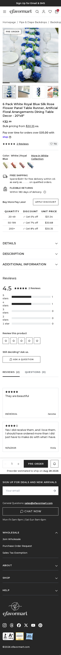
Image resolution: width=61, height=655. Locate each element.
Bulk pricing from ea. (21, 126)
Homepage (9, 22)
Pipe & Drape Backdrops (33, 22)
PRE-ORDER (36, 463)
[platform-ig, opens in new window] (5, 625)
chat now (32, 511)
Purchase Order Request (17, 546)
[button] (9, 91)
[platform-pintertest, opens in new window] (40, 625)
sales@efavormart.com (39, 503)
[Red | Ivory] (14, 165)
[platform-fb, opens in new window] (19, 625)
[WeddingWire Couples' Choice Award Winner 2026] (20, 636)
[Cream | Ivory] (6, 165)
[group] (30, 3)
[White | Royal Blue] (30, 165)
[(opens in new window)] (8, 636)
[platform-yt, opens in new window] (33, 625)
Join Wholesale (12, 539)
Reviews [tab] (11, 372)
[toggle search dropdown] (37, 12)
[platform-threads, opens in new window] (12, 625)
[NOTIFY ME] (54, 464)
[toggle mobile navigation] (5, 12)
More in (39, 157)
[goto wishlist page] (50, 12)
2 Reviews (23, 143)
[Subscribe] (54, 491)
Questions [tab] (35, 372)
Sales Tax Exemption (15, 552)
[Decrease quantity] (5, 464)
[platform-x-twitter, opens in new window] (26, 625)
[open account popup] (44, 12)
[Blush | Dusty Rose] (22, 165)
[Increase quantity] (18, 464)
